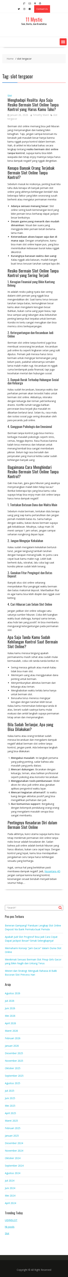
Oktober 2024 (12, 1158)
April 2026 (10, 1023)
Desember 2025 (14, 1053)
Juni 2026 (10, 1008)
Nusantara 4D (52, 871)
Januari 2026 (12, 1045)
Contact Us (42, 8)
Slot (9, 95)
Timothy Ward (41, 115)
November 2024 (14, 1150)
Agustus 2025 (12, 1083)
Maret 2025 (11, 1120)
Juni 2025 (10, 1098)
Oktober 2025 (12, 1068)
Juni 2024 (10, 1188)
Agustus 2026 (12, 993)
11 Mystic (34, 19)
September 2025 (14, 1075)
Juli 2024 (9, 1180)
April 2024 (10, 1203)
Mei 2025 (10, 1105)
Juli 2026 (9, 1000)
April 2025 (10, 1113)
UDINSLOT (11, 1220)
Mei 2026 (10, 1015)
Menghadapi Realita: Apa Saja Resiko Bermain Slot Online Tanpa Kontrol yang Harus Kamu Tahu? (33, 104)
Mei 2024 (10, 1195)
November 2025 (14, 1060)
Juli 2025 (9, 1090)
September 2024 (14, 1165)
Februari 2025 (12, 1128)
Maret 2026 (11, 1030)
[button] (63, 41)
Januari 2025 (12, 1135)
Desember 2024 (14, 1143)
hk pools (9, 1226)
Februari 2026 (12, 1038)
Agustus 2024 (12, 1173)
